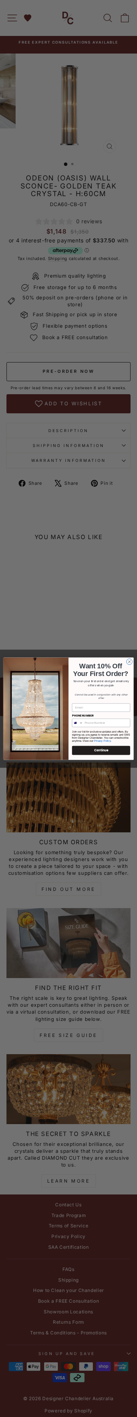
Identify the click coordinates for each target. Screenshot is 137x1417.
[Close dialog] (129, 661)
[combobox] (77, 723)
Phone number (83, 715)
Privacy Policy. (103, 740)
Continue (101, 750)
